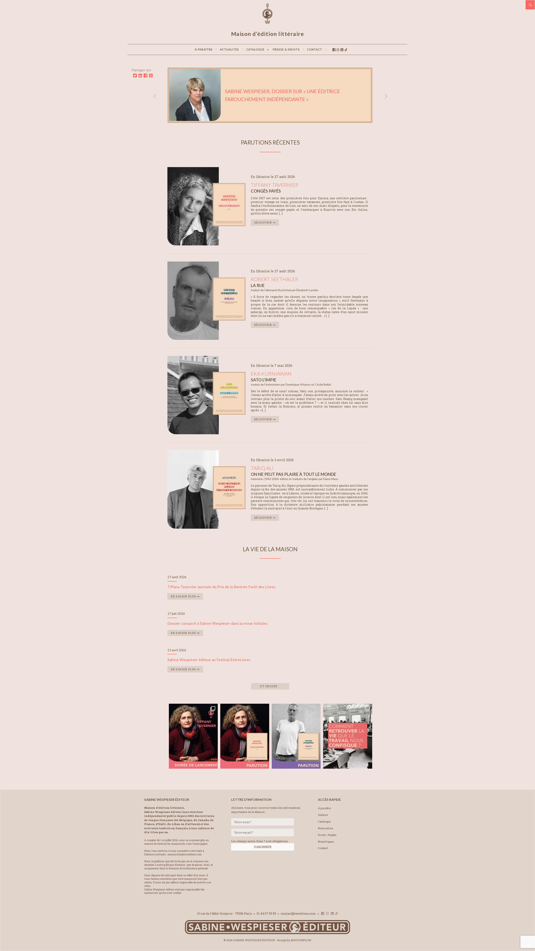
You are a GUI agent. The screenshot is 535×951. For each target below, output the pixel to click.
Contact (323, 848)
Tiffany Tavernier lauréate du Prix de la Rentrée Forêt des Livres (221, 586)
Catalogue (324, 821)
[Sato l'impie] (229, 413)
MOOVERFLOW (301, 940)
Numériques (326, 841)
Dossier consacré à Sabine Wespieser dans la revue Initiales (217, 623)
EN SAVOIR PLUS (184, 596)
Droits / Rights (327, 835)
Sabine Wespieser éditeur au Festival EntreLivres (208, 659)
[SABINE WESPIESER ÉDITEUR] (267, 22)
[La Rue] (229, 319)
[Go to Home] (267, 933)
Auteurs (323, 815)
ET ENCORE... (270, 686)
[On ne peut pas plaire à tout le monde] (229, 508)
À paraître (324, 808)
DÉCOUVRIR (263, 222)
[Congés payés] (229, 225)
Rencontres (325, 828)
